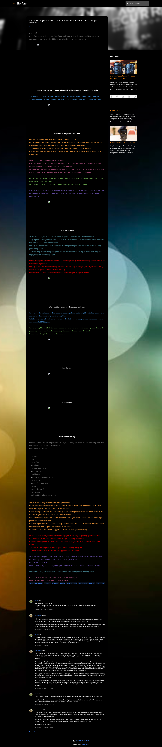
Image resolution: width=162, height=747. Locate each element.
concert (47, 583)
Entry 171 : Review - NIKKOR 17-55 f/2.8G (122, 142)
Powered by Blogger (82, 740)
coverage (55, 583)
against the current (36, 583)
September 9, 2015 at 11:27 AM (44, 704)
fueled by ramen (72, 583)
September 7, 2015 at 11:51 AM (44, 688)
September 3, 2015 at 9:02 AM (44, 629)
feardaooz (38, 615)
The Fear (22, 3)
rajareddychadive (85, 744)
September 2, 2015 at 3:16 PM (44, 610)
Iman (36, 601)
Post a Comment (34, 732)
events (62, 583)
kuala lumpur (83, 583)
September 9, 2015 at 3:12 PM (44, 727)
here (96, 571)
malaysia (91, 583)
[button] (30, 26)
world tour (100, 583)
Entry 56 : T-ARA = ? (116, 110)
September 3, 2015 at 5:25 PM (44, 645)
